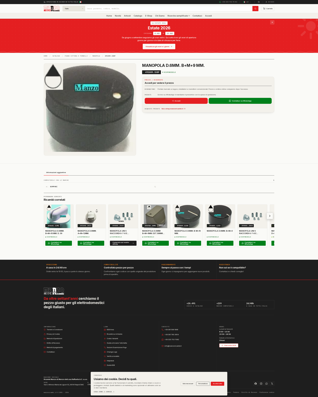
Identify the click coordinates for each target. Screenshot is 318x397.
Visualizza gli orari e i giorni (157, 47)
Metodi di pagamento (55, 347)
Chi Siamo (160, 16)
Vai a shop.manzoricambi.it (172, 109)
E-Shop (148, 16)
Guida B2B (111, 365)
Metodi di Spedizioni (54, 338)
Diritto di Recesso (53, 343)
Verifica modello (113, 356)
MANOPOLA (96, 56)
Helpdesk (110, 361)
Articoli (127, 16)
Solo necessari (188, 383)
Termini (236, 392)
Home (109, 16)
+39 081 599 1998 (171, 330)
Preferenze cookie (266, 392)
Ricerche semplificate (178, 16)
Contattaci (197, 16)
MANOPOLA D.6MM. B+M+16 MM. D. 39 (54, 232)
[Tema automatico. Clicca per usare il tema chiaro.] (258, 2)
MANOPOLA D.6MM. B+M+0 (220, 231)
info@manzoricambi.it (173, 346)
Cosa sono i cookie (103, 392)
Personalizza (203, 383)
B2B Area (110, 330)
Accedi (208, 16)
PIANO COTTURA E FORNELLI (76, 56)
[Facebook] (255, 383)
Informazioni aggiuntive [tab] (56, 172)
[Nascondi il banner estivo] (272, 22)
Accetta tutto (217, 383)
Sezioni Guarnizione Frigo (117, 347)
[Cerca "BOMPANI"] (155, 186)
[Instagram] (261, 383)
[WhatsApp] (266, 383)
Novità (118, 16)
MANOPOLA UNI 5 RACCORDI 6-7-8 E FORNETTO (118, 233)
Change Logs (112, 352)
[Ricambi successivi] (270, 216)
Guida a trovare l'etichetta (117, 343)
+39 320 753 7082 (172, 339)
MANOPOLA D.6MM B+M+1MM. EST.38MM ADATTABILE (152, 233)
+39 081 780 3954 (172, 334)
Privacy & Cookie (53, 334)
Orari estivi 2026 (230, 345)
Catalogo (138, 16)
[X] (272, 383)
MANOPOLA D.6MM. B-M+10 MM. (188, 232)
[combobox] (168, 8)
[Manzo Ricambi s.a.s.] (54, 291)
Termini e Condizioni (54, 330)
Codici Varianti (112, 338)
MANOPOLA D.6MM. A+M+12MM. (87, 232)
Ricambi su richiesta (114, 334)
